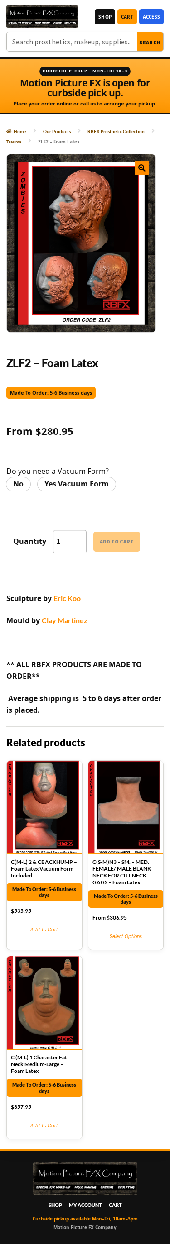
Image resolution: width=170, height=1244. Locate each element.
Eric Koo (67, 598)
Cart (127, 17)
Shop (105, 17)
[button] (142, 168)
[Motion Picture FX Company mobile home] (42, 16)
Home (20, 131)
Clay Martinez (64, 620)
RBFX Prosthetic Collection (116, 131)
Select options (126, 936)
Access (151, 17)
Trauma (13, 141)
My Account (85, 1205)
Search (150, 42)
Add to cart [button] (44, 929)
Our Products (57, 131)
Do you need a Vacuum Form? (57, 471)
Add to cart (117, 541)
